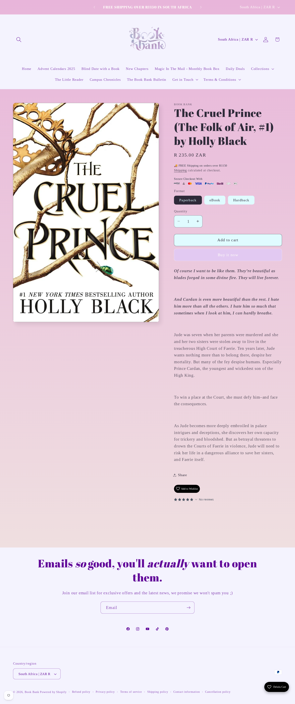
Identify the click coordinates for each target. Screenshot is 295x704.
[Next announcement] (200, 7)
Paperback (188, 200)
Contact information (186, 691)
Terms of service (131, 691)
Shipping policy (157, 691)
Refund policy (81, 691)
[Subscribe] (188, 608)
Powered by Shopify (53, 692)
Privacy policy (105, 691)
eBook (215, 200)
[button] (18, 39)
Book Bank (32, 692)
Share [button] (182, 475)
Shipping (180, 170)
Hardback (241, 200)
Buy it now (228, 255)
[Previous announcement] (94, 7)
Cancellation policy (217, 691)
